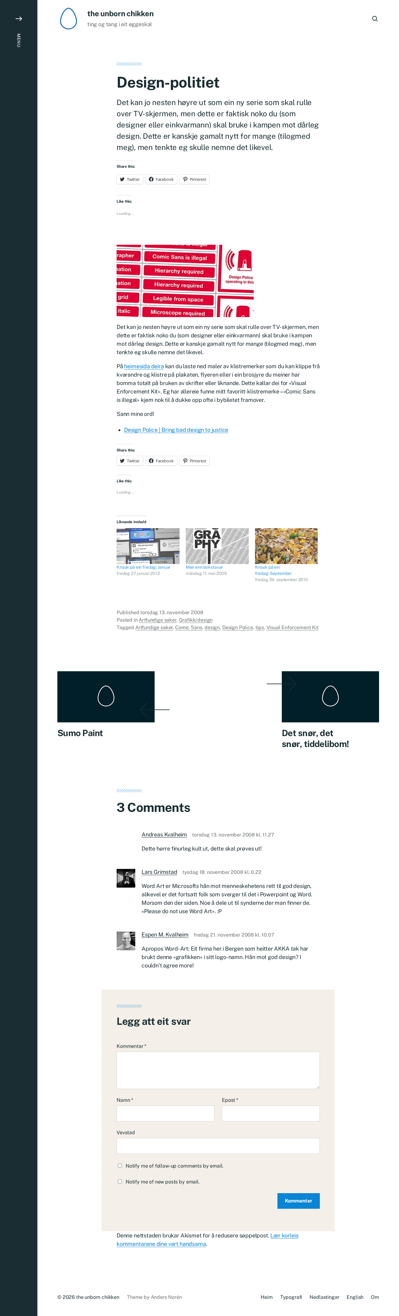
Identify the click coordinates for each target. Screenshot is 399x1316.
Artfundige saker (157, 620)
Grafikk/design (196, 620)
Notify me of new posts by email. (163, 1182)
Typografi (291, 1297)
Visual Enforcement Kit (293, 627)
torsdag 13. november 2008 (171, 612)
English (355, 1297)
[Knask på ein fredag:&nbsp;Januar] (148, 546)
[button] (18, 658)
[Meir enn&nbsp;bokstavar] (217, 546)
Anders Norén (166, 1297)
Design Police (237, 627)
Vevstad (126, 1132)
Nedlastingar (324, 1297)
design (212, 627)
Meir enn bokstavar (204, 567)
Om (375, 1297)
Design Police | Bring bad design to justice (176, 430)
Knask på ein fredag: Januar (144, 567)
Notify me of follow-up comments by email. (175, 1166)
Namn (125, 1100)
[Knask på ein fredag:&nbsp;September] (286, 546)
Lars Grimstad (159, 872)
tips (259, 627)
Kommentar (131, 1046)
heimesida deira (144, 366)
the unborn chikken (120, 13)
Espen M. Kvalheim (165, 934)
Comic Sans (188, 627)
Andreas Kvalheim (164, 834)
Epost (230, 1100)
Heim (266, 1297)
